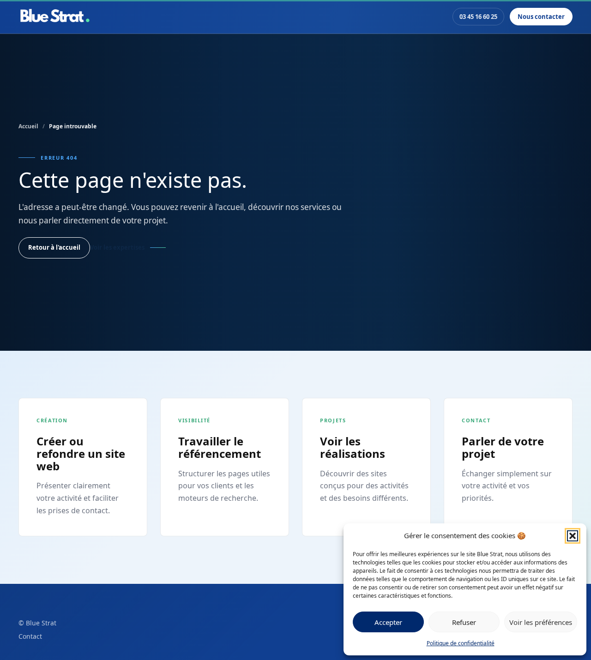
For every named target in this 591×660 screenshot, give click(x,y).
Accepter (388, 622)
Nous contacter (541, 16)
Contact (30, 636)
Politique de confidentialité (461, 643)
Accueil (28, 126)
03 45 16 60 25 (478, 16)
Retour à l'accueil (54, 247)
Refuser (464, 622)
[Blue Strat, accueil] (54, 16)
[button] (572, 535)
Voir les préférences (540, 622)
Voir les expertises (117, 247)
